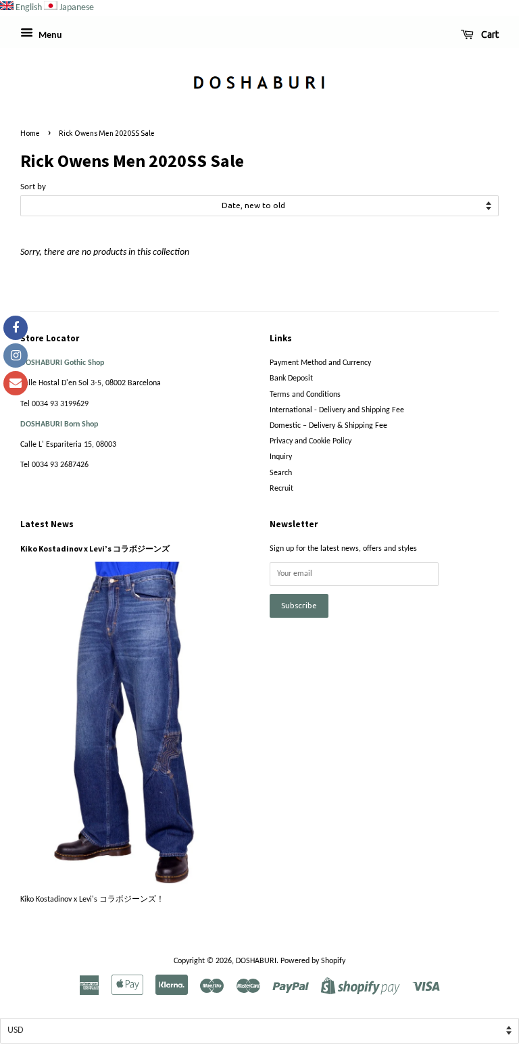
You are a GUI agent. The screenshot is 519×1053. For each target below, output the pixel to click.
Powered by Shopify (312, 961)
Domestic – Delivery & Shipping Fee (328, 426)
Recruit (281, 489)
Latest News (47, 524)
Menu (49, 35)
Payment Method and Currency (320, 363)
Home (30, 133)
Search (281, 473)
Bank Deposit (291, 378)
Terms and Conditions (305, 395)
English (29, 8)
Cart (489, 34)
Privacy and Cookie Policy (310, 441)
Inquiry (281, 457)
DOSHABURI (256, 961)
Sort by (33, 187)
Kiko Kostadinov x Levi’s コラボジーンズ (95, 548)
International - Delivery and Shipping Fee (337, 410)
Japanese (76, 8)
